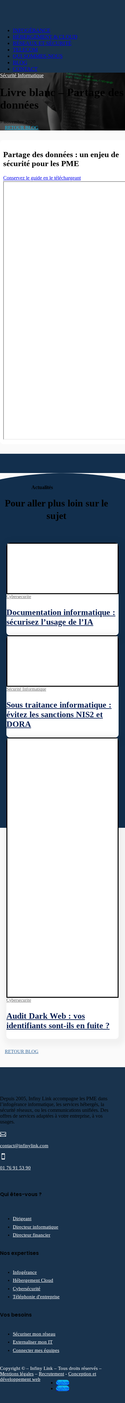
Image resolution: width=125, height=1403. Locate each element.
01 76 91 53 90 (15, 1167)
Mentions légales (17, 1373)
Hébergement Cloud (33, 1280)
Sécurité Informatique (22, 75)
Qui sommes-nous (38, 56)
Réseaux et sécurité (42, 43)
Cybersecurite (18, 596)
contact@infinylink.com (24, 1145)
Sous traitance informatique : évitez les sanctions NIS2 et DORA (59, 714)
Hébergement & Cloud (45, 37)
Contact (25, 69)
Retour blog (21, 127)
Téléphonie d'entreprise (36, 1296)
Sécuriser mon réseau (34, 1333)
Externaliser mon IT (33, 1342)
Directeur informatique (35, 1226)
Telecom (25, 50)
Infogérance (31, 30)
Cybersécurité (26, 1288)
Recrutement (51, 1373)
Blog (20, 62)
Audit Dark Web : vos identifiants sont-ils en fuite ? (58, 1020)
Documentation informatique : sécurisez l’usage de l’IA (60, 617)
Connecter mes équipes (36, 1350)
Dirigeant (22, 1218)
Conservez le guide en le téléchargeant (42, 178)
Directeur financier (31, 1235)
